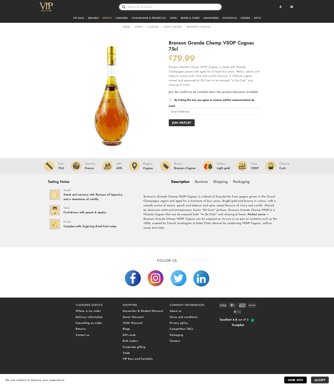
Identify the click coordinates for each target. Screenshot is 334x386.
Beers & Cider (190, 18)
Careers (175, 341)
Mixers (245, 18)
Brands (93, 18)
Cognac (153, 27)
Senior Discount (133, 317)
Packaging (176, 335)
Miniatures (211, 18)
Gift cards (129, 335)
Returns (81, 329)
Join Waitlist (181, 123)
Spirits (107, 18)
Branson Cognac (199, 27)
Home (126, 27)
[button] (292, 7)
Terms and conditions (184, 317)
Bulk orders (130, 341)
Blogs (126, 329)
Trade (126, 353)
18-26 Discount (132, 323)
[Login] (280, 7)
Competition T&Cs (181, 329)
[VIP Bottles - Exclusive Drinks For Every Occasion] (53, 7)
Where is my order (88, 311)
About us (175, 311)
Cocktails (229, 18)
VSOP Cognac (172, 27)
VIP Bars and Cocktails (138, 359)
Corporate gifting (134, 347)
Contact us (83, 335)
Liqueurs (122, 18)
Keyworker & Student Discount (143, 311)
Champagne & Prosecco (149, 18)
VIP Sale (78, 18)
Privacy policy (179, 323)
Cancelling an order (89, 323)
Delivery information (89, 317)
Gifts (257, 18)
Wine (173, 18)
